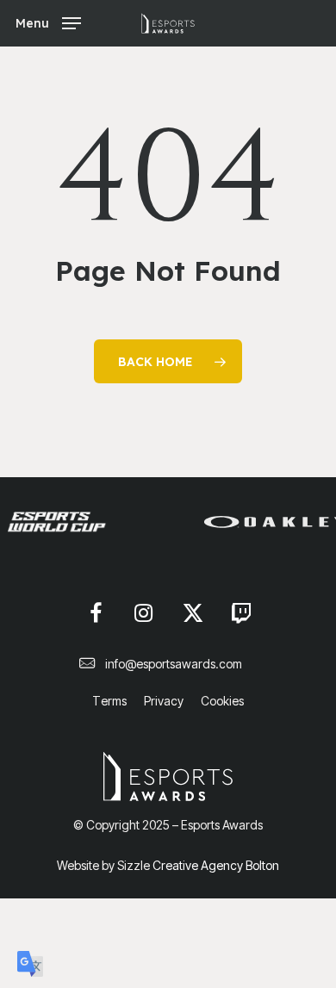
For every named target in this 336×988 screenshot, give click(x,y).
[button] (48, 22)
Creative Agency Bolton (214, 865)
